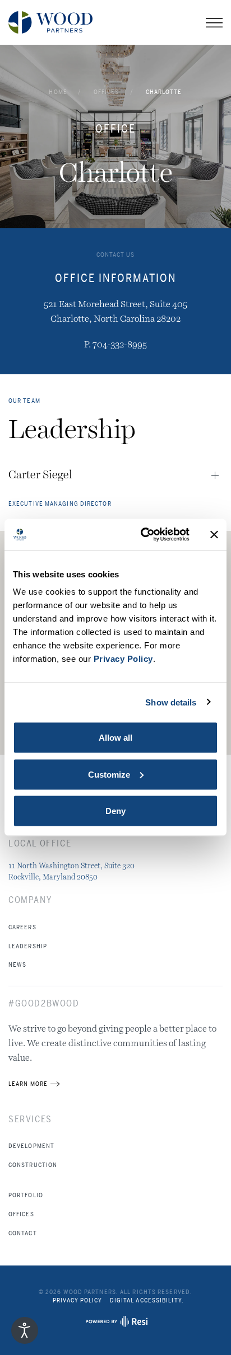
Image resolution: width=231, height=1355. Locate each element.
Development (31, 1146)
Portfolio (25, 1195)
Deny (115, 811)
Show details (170, 702)
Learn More (28, 1084)
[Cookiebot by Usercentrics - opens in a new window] (143, 535)
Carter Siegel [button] (40, 475)
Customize (109, 774)
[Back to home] (50, 22)
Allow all (115, 737)
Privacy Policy (77, 1300)
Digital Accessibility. (147, 1300)
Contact (22, 1233)
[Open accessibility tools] (24, 1330)
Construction (32, 1165)
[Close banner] (214, 534)
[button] (214, 22)
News (17, 964)
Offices (21, 1214)
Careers (22, 927)
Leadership (27, 946)
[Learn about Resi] (115, 1324)
